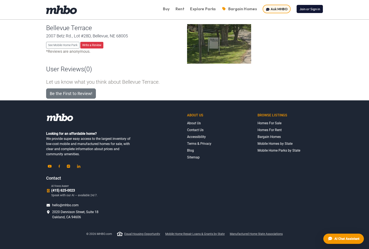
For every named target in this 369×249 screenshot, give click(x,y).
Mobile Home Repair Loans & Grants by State (195, 234)
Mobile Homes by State (275, 144)
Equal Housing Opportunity (142, 234)
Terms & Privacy (199, 144)
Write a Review (91, 45)
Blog (190, 150)
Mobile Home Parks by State (279, 150)
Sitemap (193, 157)
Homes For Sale (269, 123)
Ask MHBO (279, 9)
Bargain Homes (269, 137)
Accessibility (196, 137)
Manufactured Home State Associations (256, 234)
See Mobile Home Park (63, 45)
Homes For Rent (270, 130)
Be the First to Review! (71, 93)
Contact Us (195, 130)
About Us (194, 123)
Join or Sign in (309, 9)
